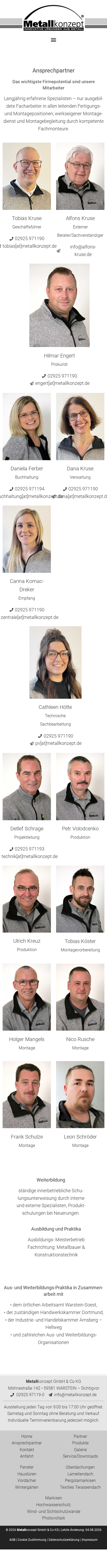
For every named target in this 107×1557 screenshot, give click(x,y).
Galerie (80, 1449)
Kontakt (27, 1449)
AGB (12, 1540)
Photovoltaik (53, 1518)
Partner (80, 1436)
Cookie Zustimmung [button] (32, 1540)
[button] (53, 39)
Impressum (90, 1540)
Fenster (27, 1467)
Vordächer (26, 1480)
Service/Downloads (80, 1456)
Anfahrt (27, 1456)
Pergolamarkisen (80, 1480)
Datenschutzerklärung (64, 1540)
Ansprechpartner (27, 1442)
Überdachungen (80, 1467)
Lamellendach (80, 1473)
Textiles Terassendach (80, 1487)
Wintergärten (26, 1487)
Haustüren (26, 1473)
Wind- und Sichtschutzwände (53, 1511)
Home (26, 1436)
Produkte (80, 1442)
